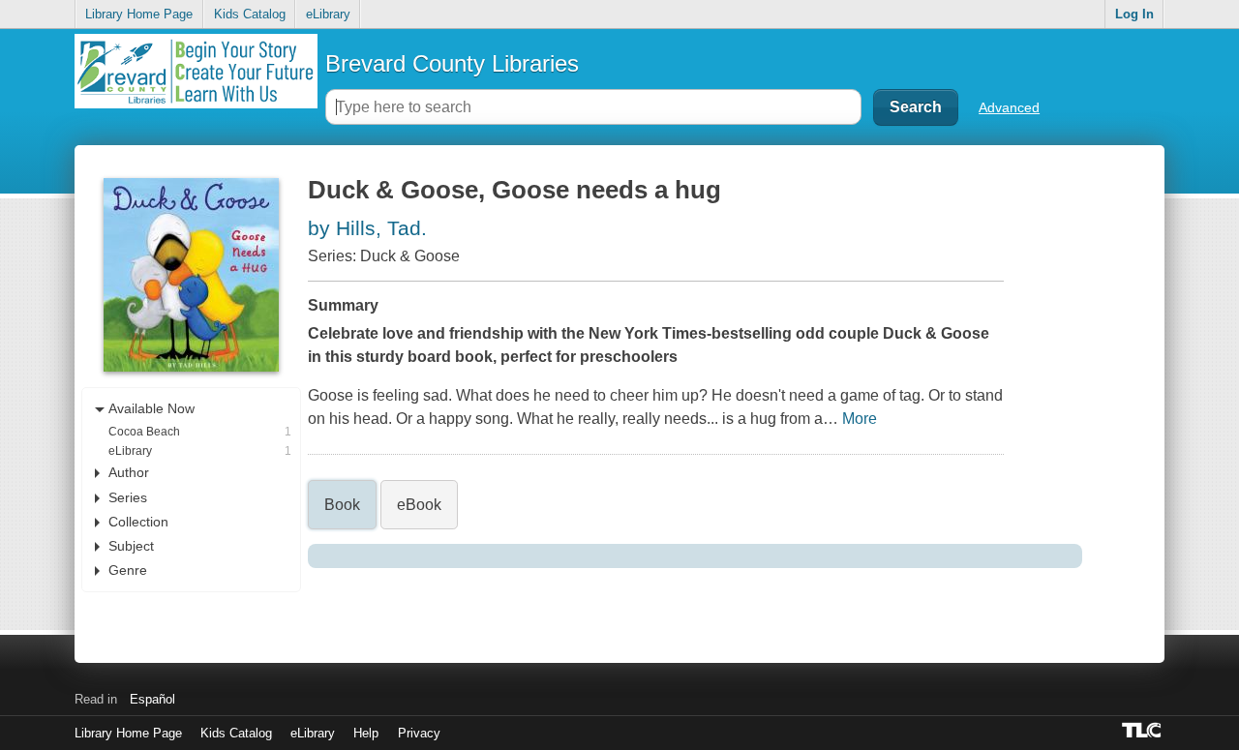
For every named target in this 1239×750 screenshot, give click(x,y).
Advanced (1009, 107)
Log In (1134, 14)
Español (152, 699)
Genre (127, 570)
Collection (138, 521)
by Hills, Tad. (367, 228)
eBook (419, 504)
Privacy (419, 733)
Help (365, 733)
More (859, 418)
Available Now (151, 408)
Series (127, 497)
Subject (131, 546)
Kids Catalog (250, 14)
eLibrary (328, 14)
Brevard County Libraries (452, 63)
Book (342, 504)
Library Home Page (139, 14)
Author (128, 472)
